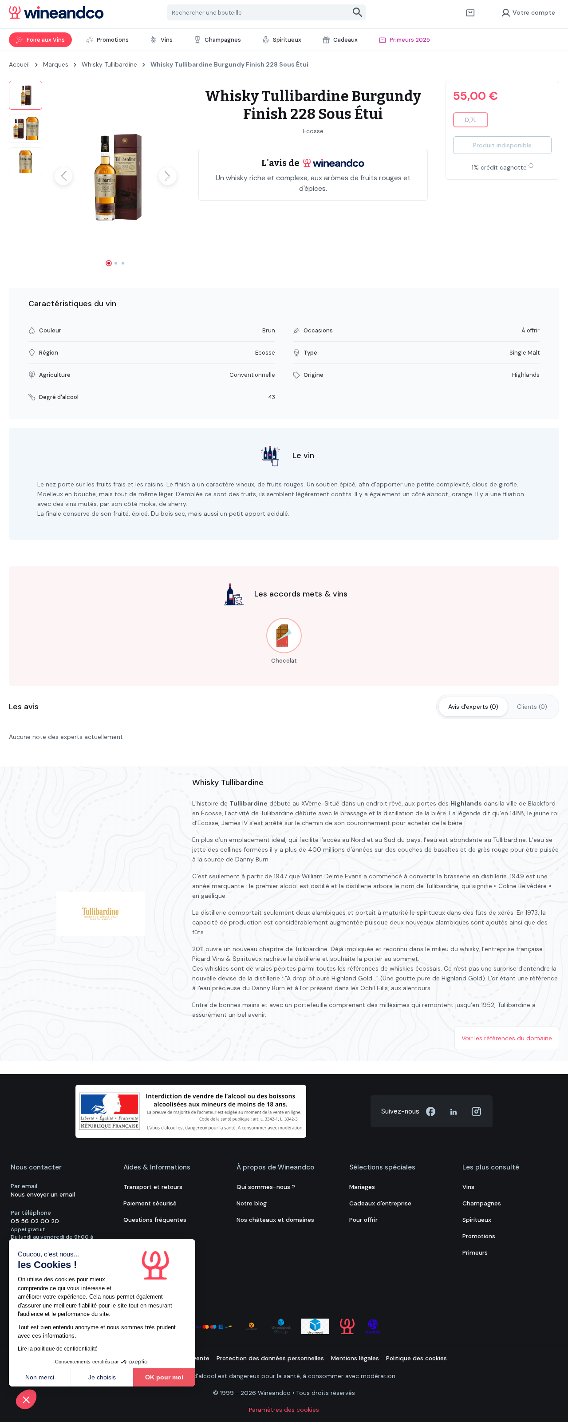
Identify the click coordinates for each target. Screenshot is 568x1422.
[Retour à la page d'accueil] (56, 12)
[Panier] (470, 12)
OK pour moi (164, 1377)
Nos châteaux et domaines (275, 1220)
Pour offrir (363, 1220)
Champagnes (481, 1203)
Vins (468, 1187)
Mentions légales (355, 1358)
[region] (94, 176)
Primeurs (475, 1252)
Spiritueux (476, 1220)
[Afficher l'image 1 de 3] (108, 263)
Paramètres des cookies (284, 1410)
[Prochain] (168, 176)
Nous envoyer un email (43, 1194)
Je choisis (102, 1377)
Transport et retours (152, 1187)
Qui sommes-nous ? (266, 1187)
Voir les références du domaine (507, 1038)
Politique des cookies (416, 1358)
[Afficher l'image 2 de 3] (115, 263)
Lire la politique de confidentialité (58, 1349)
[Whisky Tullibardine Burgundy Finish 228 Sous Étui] (115, 176)
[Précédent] (63, 176)
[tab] (473, 706)
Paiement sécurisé (150, 1203)
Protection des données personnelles (270, 1358)
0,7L (476, 121)
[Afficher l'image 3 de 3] (123, 263)
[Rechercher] (358, 12)
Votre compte (534, 12)
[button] (26, 1399)
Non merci (39, 1377)
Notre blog (252, 1203)
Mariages (362, 1187)
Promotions (478, 1236)
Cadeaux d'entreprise (380, 1203)
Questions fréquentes (154, 1220)
